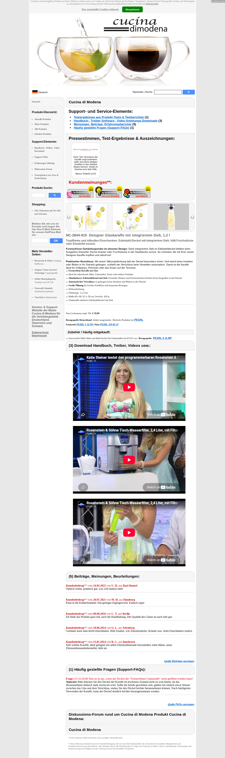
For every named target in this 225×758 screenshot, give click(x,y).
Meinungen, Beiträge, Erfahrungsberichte (102, 124)
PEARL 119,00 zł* (109, 324)
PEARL (138, 319)
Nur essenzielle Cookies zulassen (100, 9)
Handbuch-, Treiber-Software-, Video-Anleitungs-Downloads (116, 120)
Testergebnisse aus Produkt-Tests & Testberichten (109, 117)
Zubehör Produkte (42, 134)
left (68, 217)
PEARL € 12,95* (84, 324)
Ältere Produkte (41, 124)
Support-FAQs (41, 157)
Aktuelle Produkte (42, 119)
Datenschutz (152, 4)
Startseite (138, 91)
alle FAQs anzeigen (182, 704)
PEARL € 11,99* (162, 338)
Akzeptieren (132, 9)
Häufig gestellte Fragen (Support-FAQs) (101, 127)
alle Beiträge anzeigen (180, 661)
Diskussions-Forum (43, 169)
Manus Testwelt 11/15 (85, 174)
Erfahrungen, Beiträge (44, 163)
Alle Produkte (40, 129)
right (192, 217)
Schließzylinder (45, 297)
